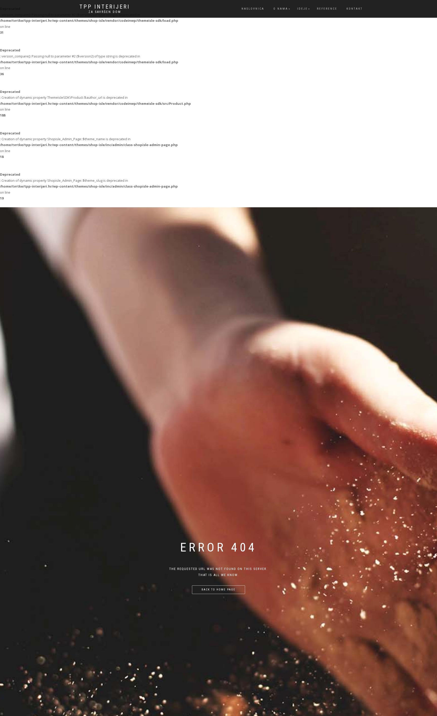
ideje (302, 8)
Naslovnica (253, 8)
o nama (280, 8)
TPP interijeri (104, 7)
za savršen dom (105, 12)
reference (327, 8)
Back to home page (218, 589)
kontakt (354, 8)
